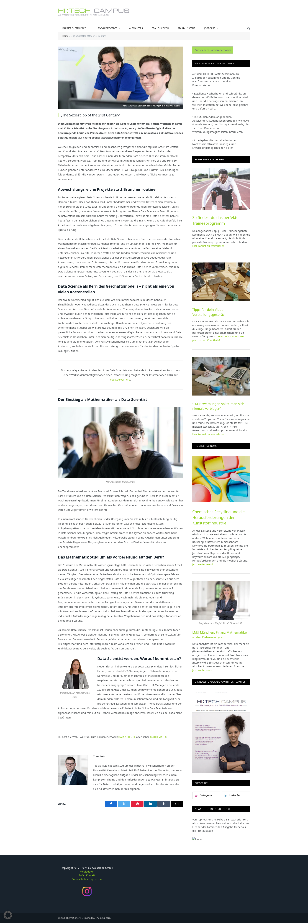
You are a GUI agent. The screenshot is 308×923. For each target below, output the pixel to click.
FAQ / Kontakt (87, 875)
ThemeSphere (103, 917)
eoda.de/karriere (120, 379)
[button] (8, 915)
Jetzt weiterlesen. (202, 670)
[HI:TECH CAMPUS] (93, 12)
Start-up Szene (186, 28)
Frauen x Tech (160, 28)
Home (65, 35)
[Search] (248, 28)
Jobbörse (209, 28)
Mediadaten (87, 871)
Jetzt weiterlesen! (202, 564)
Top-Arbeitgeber (107, 28)
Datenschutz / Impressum (86, 879)
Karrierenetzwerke (74, 28)
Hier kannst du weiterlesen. (208, 246)
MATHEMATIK (158, 737)
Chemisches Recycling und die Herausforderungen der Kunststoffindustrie (218, 517)
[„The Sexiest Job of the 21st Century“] (120, 78)
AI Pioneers (136, 28)
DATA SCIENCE (126, 737)
